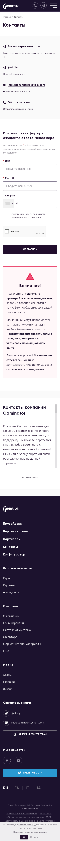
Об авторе (10, 637)
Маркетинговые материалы (22, 643)
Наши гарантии (13, 623)
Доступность (12, 821)
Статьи (7, 674)
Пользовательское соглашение (26, 217)
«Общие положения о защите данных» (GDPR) (28, 817)
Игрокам (9, 585)
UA (38, 788)
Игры (6, 578)
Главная (7, 17)
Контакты (10, 547)
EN (16, 788)
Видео (7, 688)
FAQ (6, 650)
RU (5, 788)
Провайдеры (12, 523)
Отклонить (35, 837)
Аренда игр (11, 592)
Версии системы (15, 531)
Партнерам (12, 539)
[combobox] (8, 203)
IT (27, 788)
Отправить (30, 249)
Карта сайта (46, 813)
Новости (9, 681)
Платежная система (17, 630)
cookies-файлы (26, 825)
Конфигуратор (14, 554)
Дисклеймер (27, 821)
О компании (11, 616)
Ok (23, 837)
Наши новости (32, 773)
